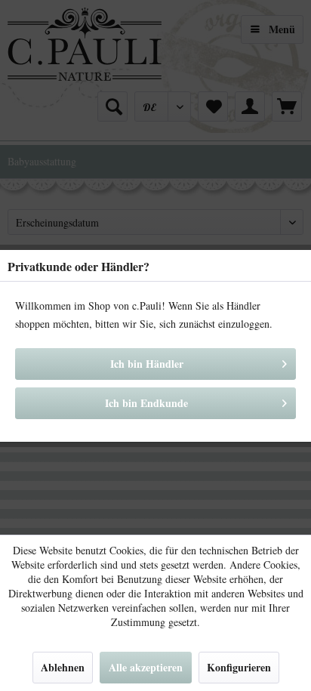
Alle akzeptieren (146, 667)
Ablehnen (63, 667)
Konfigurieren (239, 667)
